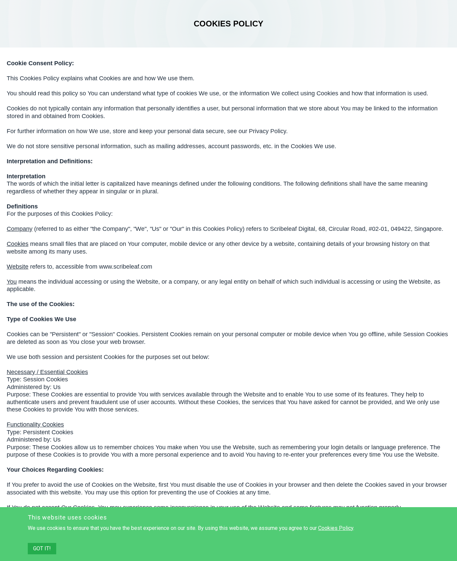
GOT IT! (42, 548)
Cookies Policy (335, 528)
